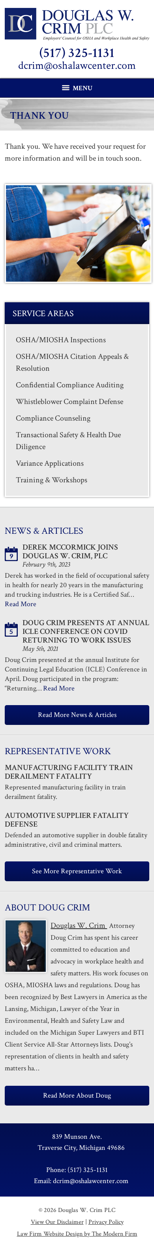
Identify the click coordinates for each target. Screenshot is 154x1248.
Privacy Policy (106, 1222)
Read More (20, 604)
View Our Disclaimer (57, 1222)
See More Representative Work (77, 871)
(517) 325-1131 (77, 53)
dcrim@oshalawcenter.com (77, 65)
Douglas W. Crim (79, 925)
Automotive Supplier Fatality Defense (67, 819)
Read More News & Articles (77, 714)
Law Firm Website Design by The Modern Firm (77, 1234)
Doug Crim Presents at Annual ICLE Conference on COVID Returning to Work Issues (86, 631)
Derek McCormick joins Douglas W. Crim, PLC (70, 551)
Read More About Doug (77, 1095)
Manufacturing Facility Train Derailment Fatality (69, 771)
